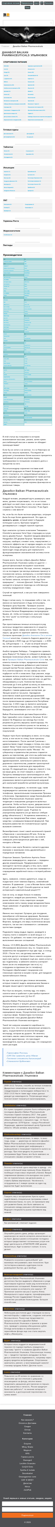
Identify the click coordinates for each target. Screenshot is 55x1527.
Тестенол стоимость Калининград (24, 1058)
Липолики (49, 3)
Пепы (27, 7)
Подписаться (27, 1515)
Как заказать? (27, 1420)
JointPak (27, 1490)
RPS (27, 1453)
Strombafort (27, 1473)
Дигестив (27, 1483)
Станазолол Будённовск (18, 1061)
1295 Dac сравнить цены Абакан (22, 1056)
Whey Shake (27, 1447)
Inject (36, 3)
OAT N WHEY (27, 1480)
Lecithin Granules (27, 1463)
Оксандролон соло (27, 1477)
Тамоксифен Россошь (17, 1053)
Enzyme (27, 1444)
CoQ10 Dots (27, 1467)
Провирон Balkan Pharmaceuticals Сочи (26, 659)
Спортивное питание (11, 3)
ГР (42, 3)
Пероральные (27, 3)
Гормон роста (27, 1457)
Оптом (27, 1430)
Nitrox (27, 1486)
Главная (27, 1415)
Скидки (27, 1426)
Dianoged (27, 1460)
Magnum (28, 1450)
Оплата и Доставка (27, 1423)
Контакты (27, 1433)
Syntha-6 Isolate (27, 1470)
